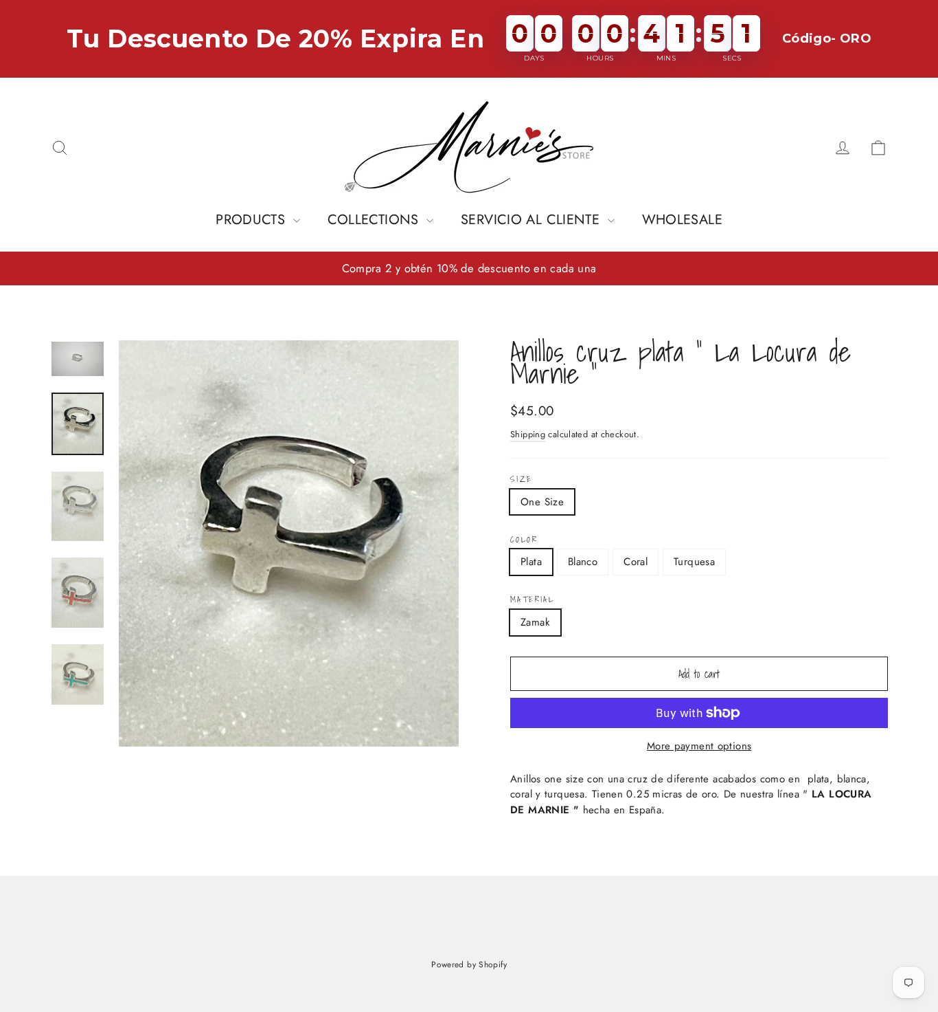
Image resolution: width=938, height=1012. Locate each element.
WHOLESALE (682, 220)
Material (532, 599)
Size (521, 479)
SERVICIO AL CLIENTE (532, 220)
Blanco (582, 561)
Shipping (527, 434)
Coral (636, 561)
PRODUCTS (252, 220)
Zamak (535, 622)
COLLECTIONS (376, 220)
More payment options (699, 746)
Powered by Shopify (469, 964)
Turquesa (694, 561)
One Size (542, 501)
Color (524, 539)
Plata (531, 561)
